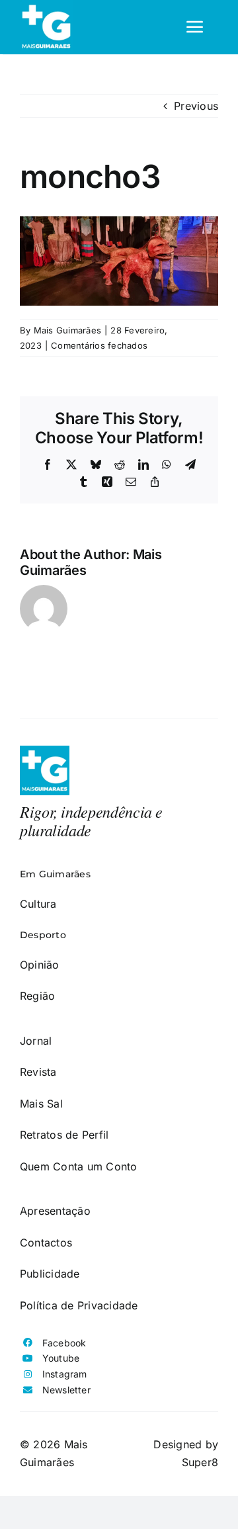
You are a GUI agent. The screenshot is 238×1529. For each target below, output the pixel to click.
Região (37, 995)
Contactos (46, 1242)
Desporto (43, 935)
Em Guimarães (55, 874)
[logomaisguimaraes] (44, 751)
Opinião (40, 964)
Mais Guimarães (67, 330)
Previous (196, 105)
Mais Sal (41, 1103)
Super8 (200, 1462)
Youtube (61, 1358)
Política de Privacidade (79, 1305)
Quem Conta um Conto (79, 1166)
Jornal (36, 1040)
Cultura (38, 903)
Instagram (64, 1373)
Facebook (64, 1342)
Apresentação (55, 1210)
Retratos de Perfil (64, 1134)
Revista (38, 1071)
